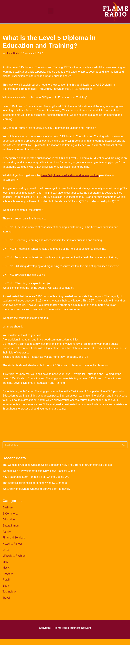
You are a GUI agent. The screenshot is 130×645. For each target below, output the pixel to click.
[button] (50, 11)
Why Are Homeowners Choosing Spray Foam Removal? (36, 488)
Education (9, 519)
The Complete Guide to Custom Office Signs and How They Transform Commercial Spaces (57, 464)
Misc (5, 561)
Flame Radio (12, 53)
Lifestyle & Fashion (14, 555)
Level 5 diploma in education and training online (70, 175)
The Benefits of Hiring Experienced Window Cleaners (35, 482)
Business (8, 507)
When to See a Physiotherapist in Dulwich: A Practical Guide (39, 470)
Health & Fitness (13, 543)
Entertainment (11, 525)
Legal (6, 549)
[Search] (123, 444)
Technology (9, 591)
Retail (6, 579)
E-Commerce (10, 513)
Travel (6, 597)
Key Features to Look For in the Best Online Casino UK (36, 476)
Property (8, 573)
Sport (6, 585)
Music (6, 567)
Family (7, 531)
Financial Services (14, 537)
